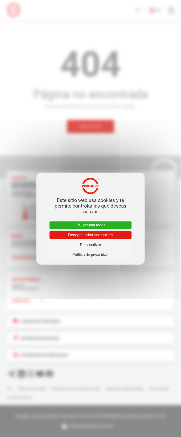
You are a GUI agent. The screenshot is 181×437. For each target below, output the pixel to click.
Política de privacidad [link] (90, 255)
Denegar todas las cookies (90, 235)
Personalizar (90, 245)
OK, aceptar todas (90, 225)
